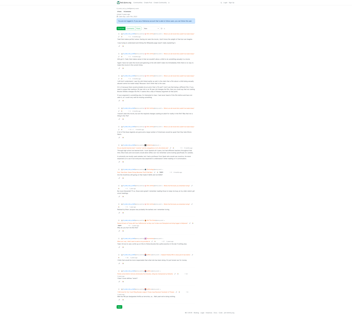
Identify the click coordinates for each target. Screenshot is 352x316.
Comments (130, 28)
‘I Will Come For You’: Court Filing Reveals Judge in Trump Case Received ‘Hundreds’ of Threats (145, 292)
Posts (138, 28)
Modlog (196, 313)
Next (119, 307)
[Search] (221, 2)
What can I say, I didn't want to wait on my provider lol (133, 241)
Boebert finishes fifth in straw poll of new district (175, 255)
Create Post (148, 2)
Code (220, 313)
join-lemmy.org (229, 313)
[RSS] (164, 28)
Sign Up (231, 2)
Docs (215, 313)
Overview (121, 28)
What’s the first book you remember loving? (177, 185)
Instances (209, 313)
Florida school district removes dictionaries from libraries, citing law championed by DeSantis (145, 274)
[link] (121, 36)
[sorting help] (161, 28)
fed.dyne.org (125, 2)
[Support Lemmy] (168, 2)
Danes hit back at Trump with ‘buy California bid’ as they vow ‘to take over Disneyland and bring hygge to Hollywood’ (152, 223)
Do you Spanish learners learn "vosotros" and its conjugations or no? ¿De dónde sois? (142, 148)
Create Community (160, 2)
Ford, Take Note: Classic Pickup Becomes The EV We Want (134, 172)
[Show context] (118, 36)
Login (225, 2)
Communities (137, 2)
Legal (202, 313)
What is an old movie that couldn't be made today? (179, 34)
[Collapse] (118, 33)
